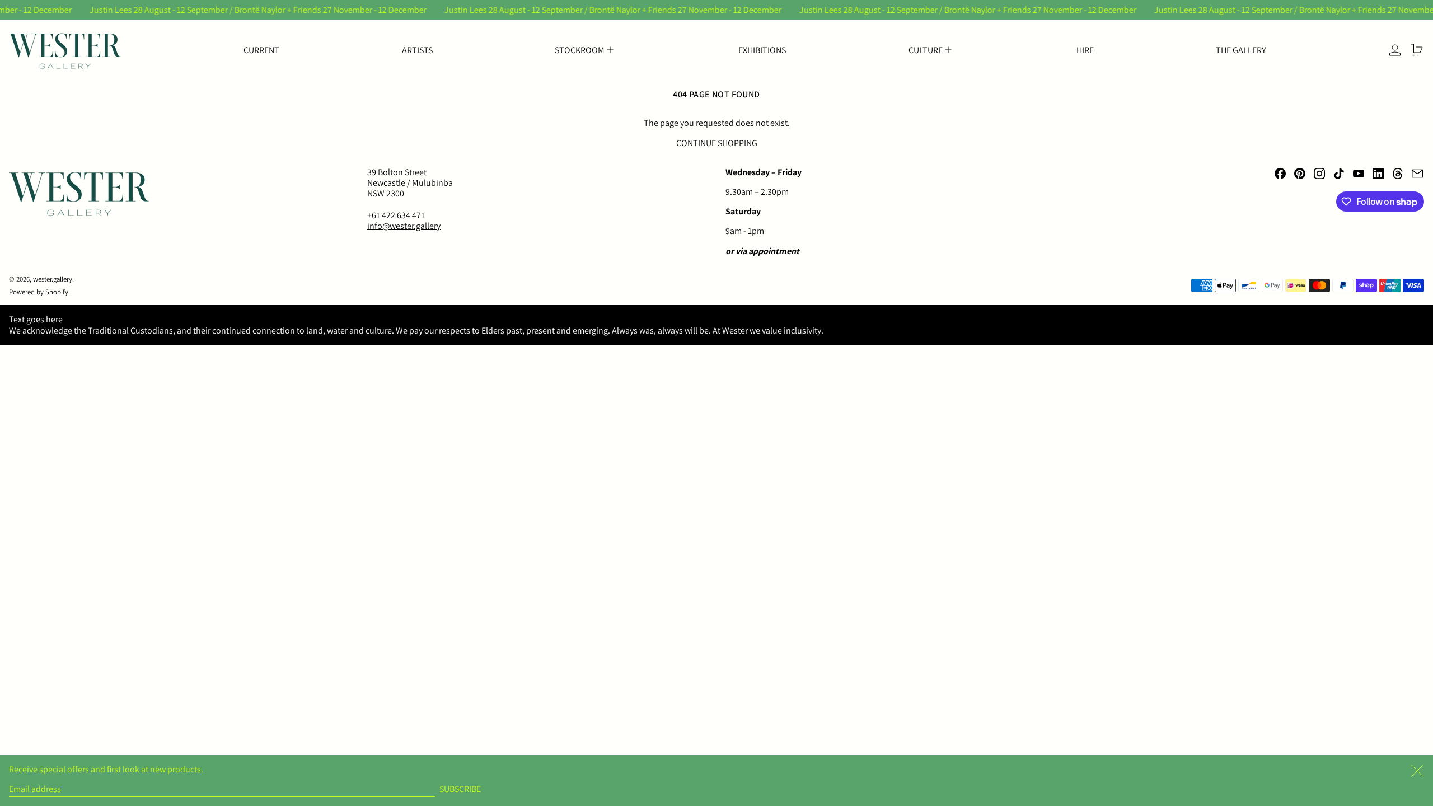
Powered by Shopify (38, 292)
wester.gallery (52, 279)
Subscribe (460, 789)
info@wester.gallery (404, 226)
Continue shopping (716, 143)
